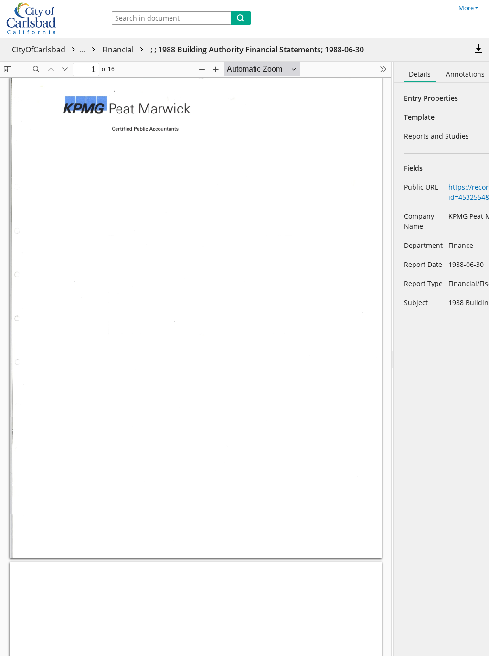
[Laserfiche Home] (50, 19)
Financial (119, 49)
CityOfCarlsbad (49, 49)
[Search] (241, 18)
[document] (441, 359)
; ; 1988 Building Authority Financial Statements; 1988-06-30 (257, 49)
